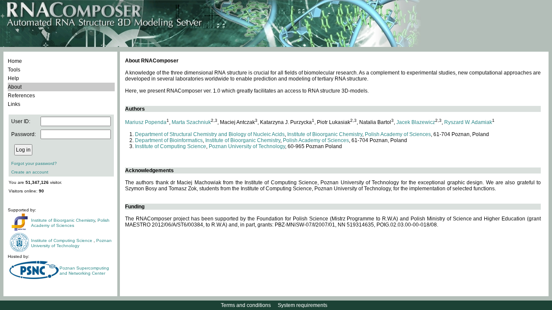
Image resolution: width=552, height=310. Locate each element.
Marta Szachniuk (191, 122)
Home (15, 61)
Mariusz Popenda (145, 122)
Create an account (29, 172)
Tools (14, 70)
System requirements (302, 305)
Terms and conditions (246, 305)
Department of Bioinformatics (169, 140)
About (15, 87)
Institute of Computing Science (62, 240)
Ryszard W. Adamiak (468, 122)
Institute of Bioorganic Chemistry (63, 220)
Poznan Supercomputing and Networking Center (84, 271)
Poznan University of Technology (71, 243)
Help (13, 78)
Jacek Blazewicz (415, 122)
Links (14, 104)
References (21, 96)
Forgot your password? (34, 163)
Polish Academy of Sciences (70, 223)
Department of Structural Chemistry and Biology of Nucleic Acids (210, 134)
